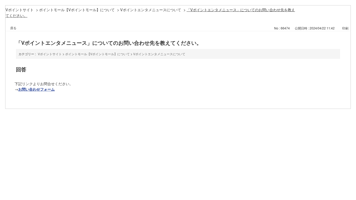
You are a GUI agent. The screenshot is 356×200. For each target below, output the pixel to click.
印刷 (345, 28)
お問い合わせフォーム (36, 89)
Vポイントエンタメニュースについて (150, 9)
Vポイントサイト (19, 9)
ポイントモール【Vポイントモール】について (77, 9)
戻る (13, 28)
